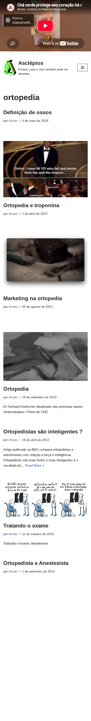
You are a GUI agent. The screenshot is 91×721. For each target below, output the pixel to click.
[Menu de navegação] (82, 67)
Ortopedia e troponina (31, 205)
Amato (13, 120)
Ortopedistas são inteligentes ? (43, 432)
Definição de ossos (27, 112)
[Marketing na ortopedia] (45, 262)
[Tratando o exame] (45, 499)
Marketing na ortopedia (32, 298)
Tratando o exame (25, 526)
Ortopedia (15, 389)
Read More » (34, 465)
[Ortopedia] (45, 356)
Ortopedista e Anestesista (35, 563)
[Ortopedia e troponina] (45, 169)
